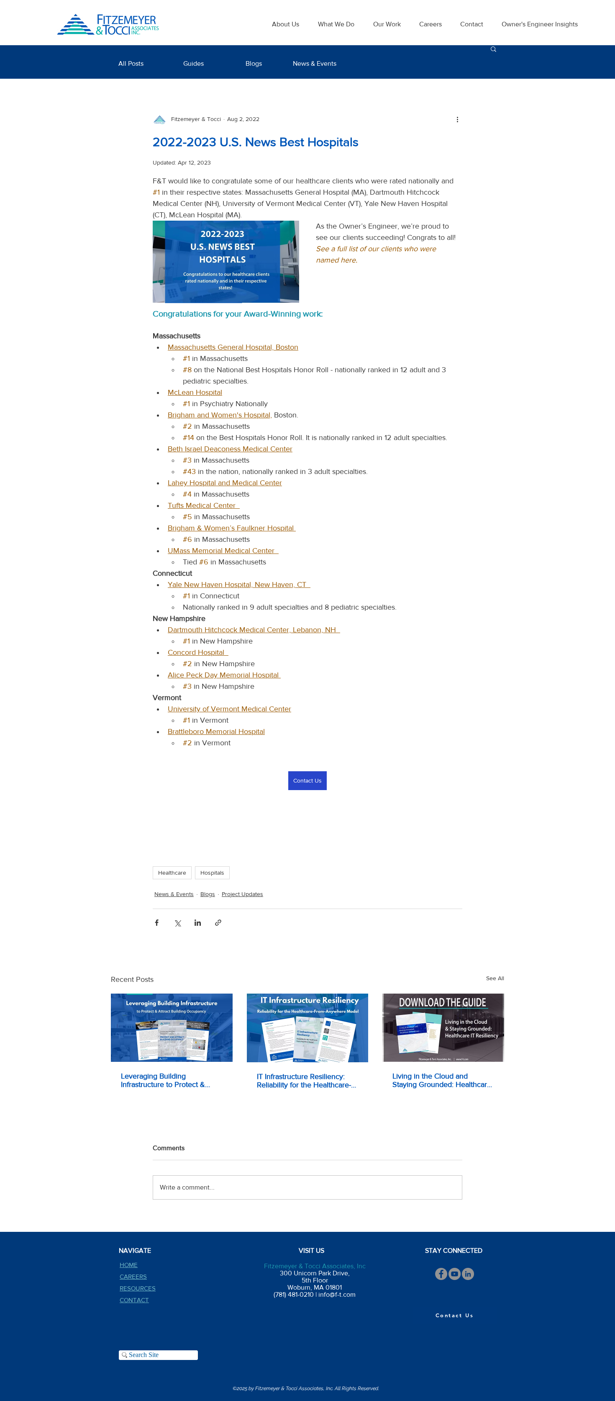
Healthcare (172, 872)
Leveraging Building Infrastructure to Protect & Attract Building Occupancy (165, 1080)
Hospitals (212, 872)
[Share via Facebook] (157, 923)
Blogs (207, 894)
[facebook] (441, 1274)
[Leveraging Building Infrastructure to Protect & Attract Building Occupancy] (172, 1028)
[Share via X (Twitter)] (177, 923)
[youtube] (454, 1274)
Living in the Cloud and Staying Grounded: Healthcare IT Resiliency (441, 1080)
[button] (493, 48)
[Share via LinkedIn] (198, 923)
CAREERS (133, 1276)
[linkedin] (468, 1274)
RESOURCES (138, 1288)
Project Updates (242, 894)
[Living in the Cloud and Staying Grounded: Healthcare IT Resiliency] (443, 1028)
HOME (129, 1264)
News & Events (174, 894)
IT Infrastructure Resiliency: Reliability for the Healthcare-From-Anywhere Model (304, 1080)
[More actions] (457, 119)
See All (495, 978)
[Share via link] (218, 923)
